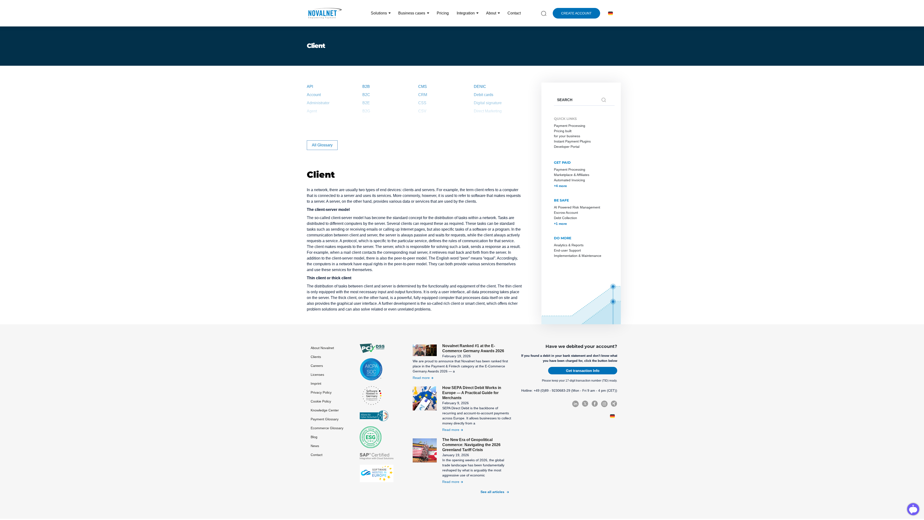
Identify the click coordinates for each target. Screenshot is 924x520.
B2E (366, 103)
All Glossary (322, 145)
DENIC (480, 86)
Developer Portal (566, 147)
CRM (422, 95)
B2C (366, 95)
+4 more (560, 186)
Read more (421, 378)
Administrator (318, 103)
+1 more (560, 224)
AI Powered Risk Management (577, 207)
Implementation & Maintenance (577, 256)
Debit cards (483, 95)
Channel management (437, 127)
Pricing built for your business (567, 133)
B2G (366, 111)
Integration (466, 13)
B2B (366, 86)
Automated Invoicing (569, 180)
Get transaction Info (582, 371)
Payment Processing (569, 126)
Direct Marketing (488, 111)
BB (365, 119)
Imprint (316, 383)
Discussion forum (488, 119)
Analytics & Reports (569, 245)
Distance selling (487, 127)
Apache (313, 119)
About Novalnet (322, 348)
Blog (314, 437)
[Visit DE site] (609, 13)
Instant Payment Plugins (572, 141)
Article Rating (318, 127)
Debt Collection (565, 218)
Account (314, 95)
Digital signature (488, 103)
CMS (422, 86)
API (310, 86)
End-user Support (567, 250)
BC (365, 127)
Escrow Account (566, 212)
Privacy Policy (321, 392)
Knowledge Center (325, 410)
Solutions (379, 13)
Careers (317, 366)
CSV (422, 111)
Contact (514, 13)
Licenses (317, 375)
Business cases (411, 13)
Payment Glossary (325, 419)
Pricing (443, 13)
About (491, 13)
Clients (316, 357)
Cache (424, 119)
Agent (312, 111)
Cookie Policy (321, 401)
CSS (422, 103)
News (315, 446)
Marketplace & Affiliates (571, 175)
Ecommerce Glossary (327, 428)
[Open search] (544, 13)
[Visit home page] (325, 13)
